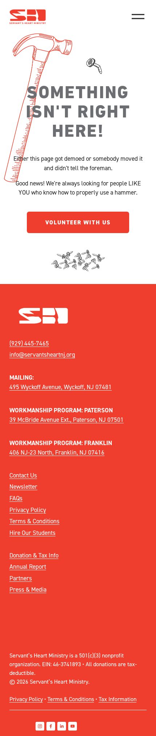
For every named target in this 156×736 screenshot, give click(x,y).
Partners (20, 578)
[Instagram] (40, 726)
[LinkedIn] (61, 726)
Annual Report (27, 566)
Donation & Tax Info (33, 555)
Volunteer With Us (78, 222)
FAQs (15, 498)
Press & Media (27, 589)
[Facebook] (50, 726)
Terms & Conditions (34, 521)
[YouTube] (72, 726)
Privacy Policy (27, 509)
